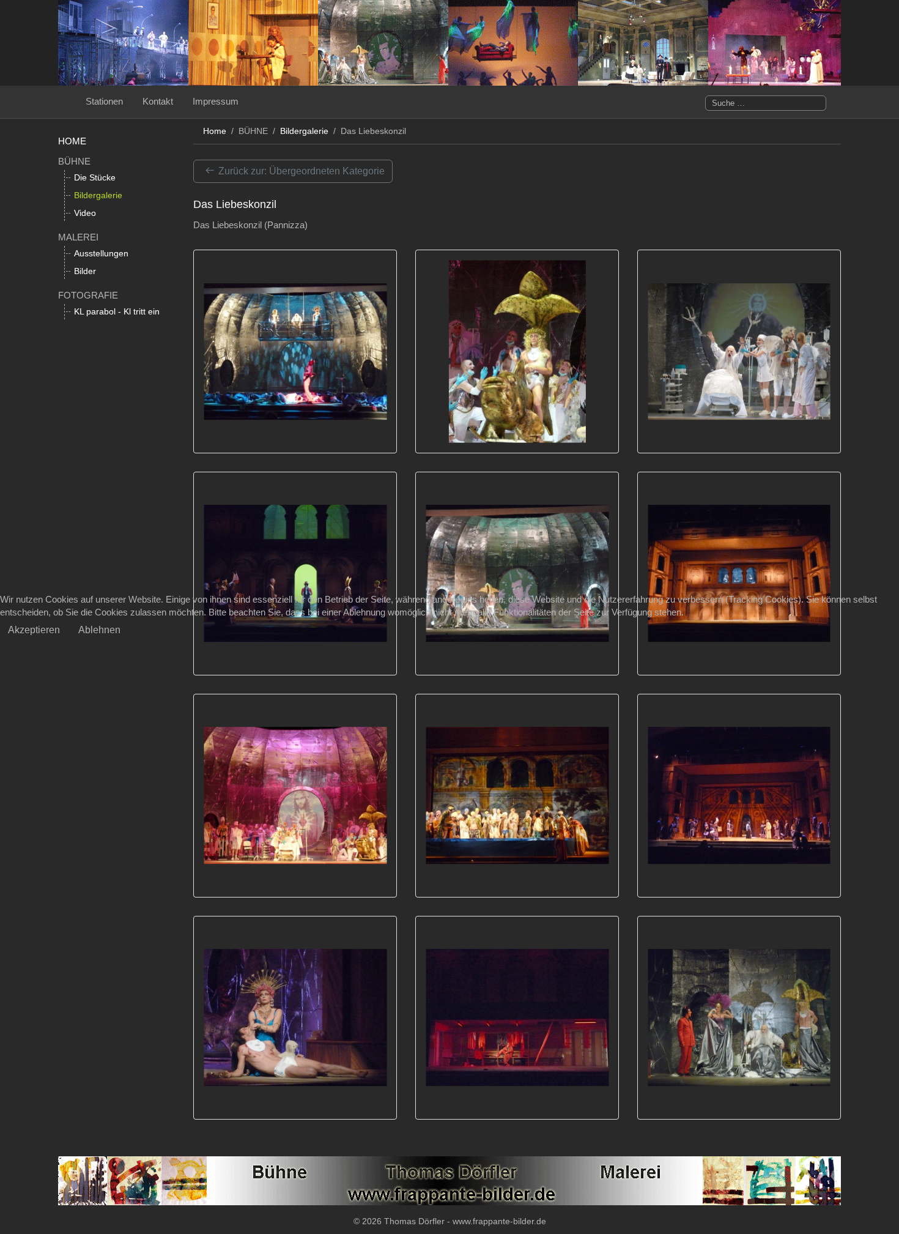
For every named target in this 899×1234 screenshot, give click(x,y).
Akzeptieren (34, 630)
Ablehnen (99, 630)
